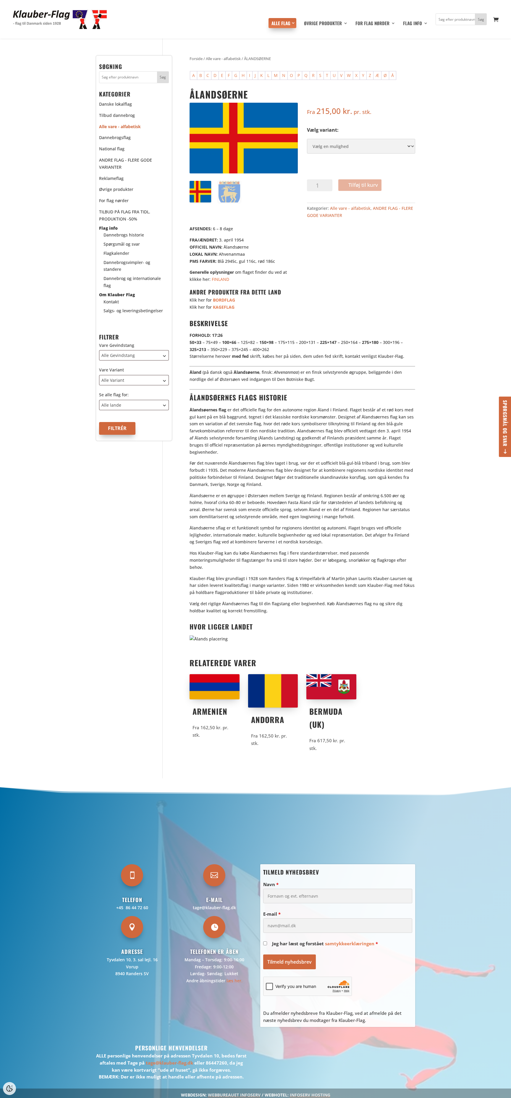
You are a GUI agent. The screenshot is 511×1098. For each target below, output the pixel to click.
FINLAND (220, 279)
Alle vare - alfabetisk (223, 58)
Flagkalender (116, 253)
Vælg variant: (323, 130)
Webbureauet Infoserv (234, 1095)
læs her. (234, 980)
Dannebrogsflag (115, 137)
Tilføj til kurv (363, 184)
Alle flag (280, 23)
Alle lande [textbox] (111, 405)
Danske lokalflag (115, 104)
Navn (271, 884)
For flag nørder (372, 23)
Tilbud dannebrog (117, 115)
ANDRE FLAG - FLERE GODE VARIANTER (125, 163)
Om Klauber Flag (117, 294)
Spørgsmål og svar (505, 423)
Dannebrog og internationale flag (132, 282)
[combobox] (134, 355)
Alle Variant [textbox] (112, 380)
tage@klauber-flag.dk (214, 907)
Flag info (412, 23)
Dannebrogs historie (124, 235)
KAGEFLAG (224, 307)
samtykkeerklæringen (349, 943)
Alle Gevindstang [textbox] (118, 355)
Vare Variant (111, 370)
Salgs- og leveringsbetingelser (133, 310)
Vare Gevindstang (116, 345)
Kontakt (111, 301)
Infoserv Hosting (310, 1095)
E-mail (272, 914)
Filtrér (117, 428)
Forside (196, 58)
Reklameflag (111, 178)
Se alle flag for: (114, 394)
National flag (111, 149)
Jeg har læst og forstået (325, 943)
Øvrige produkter (323, 23)
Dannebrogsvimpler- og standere (127, 265)
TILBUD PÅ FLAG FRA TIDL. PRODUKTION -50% (124, 215)
